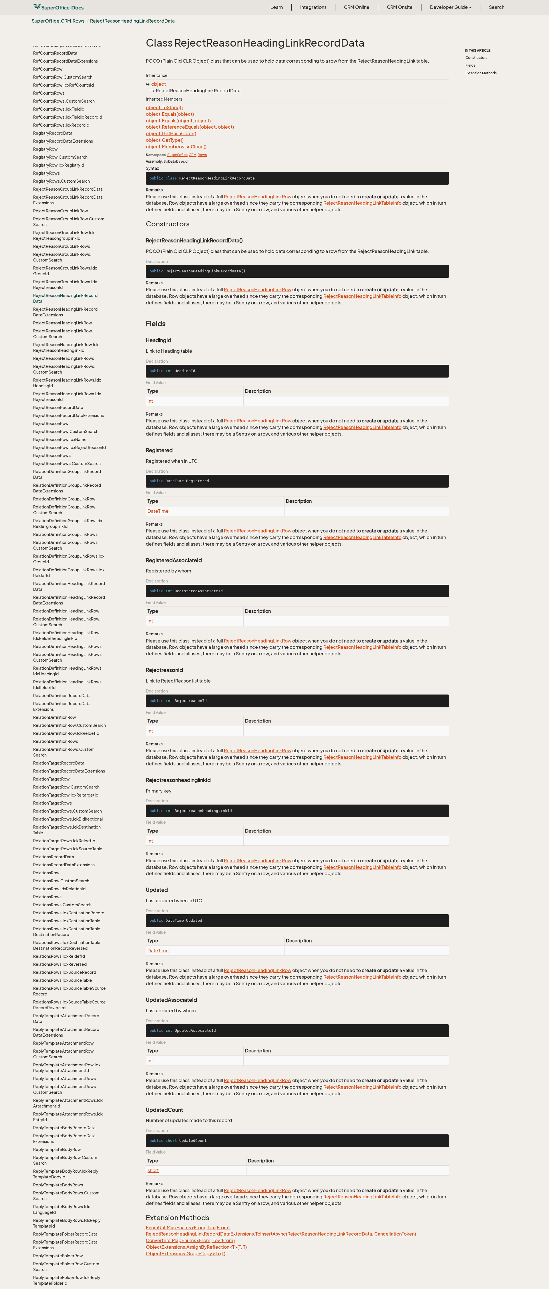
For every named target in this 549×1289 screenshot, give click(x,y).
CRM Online (356, 7)
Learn (276, 7)
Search (496, 7)
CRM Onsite (400, 7)
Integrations (313, 7)
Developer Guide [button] (449, 7)
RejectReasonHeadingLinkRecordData (132, 21)
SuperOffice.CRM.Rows (58, 21)
